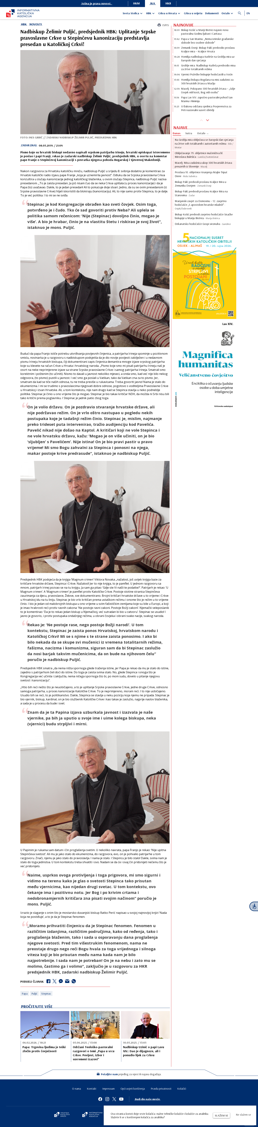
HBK (148, 13)
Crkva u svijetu (193, 13)
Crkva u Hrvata (167, 13)
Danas (176, 133)
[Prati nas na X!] (114, 1099)
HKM (136, 3)
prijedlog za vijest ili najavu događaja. (131, 1074)
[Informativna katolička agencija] (92, 1115)
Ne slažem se (243, 1114)
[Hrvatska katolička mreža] (62, 1115)
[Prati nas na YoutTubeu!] (121, 1099)
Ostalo (225, 13)
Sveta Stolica (131, 13)
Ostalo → (203, 133)
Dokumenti (212, 13)
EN (248, 13)
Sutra (188, 133)
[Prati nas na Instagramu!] (107, 1099)
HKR (168, 3)
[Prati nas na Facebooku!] (100, 1099)
